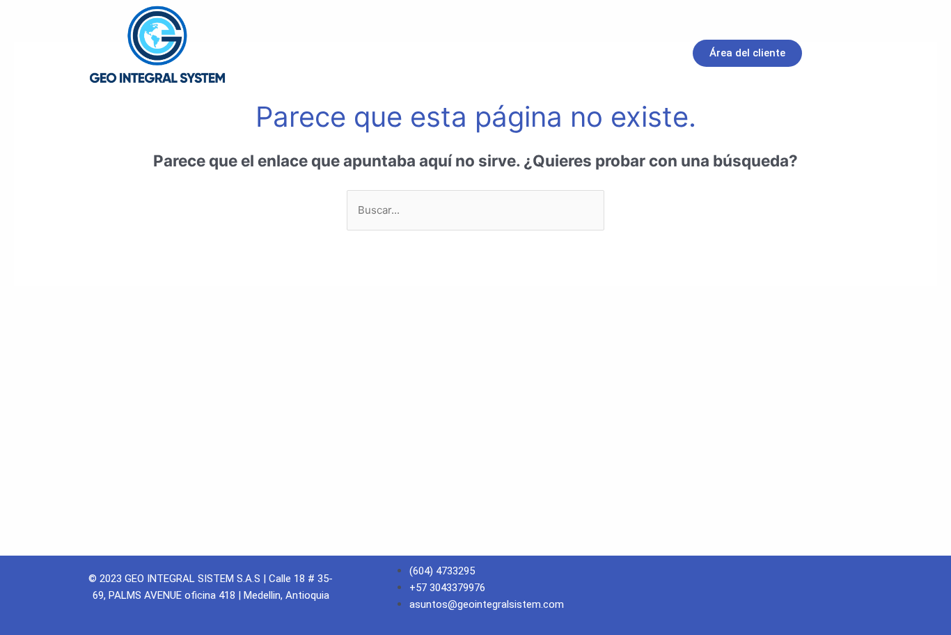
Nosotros (299, 54)
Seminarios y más (476, 54)
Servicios (377, 54)
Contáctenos (587, 54)
